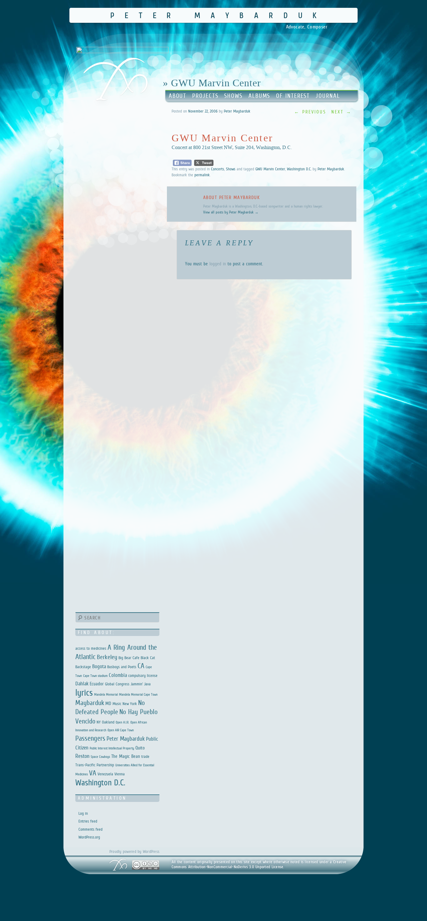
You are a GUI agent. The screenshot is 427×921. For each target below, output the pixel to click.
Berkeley (107, 656)
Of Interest (293, 96)
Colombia (118, 675)
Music (117, 703)
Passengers (90, 738)
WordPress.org (89, 837)
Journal (328, 96)
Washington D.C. (299, 169)
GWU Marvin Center (270, 169)
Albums (259, 96)
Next (341, 111)
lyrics (84, 692)
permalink (202, 175)
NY (99, 722)
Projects (205, 96)
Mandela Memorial (106, 694)
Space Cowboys (100, 756)
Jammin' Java (141, 684)
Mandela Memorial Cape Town (138, 694)
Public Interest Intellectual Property (112, 748)
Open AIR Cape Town (121, 730)
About (178, 96)
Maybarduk (89, 703)
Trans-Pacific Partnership (94, 765)
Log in (83, 813)
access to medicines (90, 648)
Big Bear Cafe (128, 657)
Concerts (217, 169)
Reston (82, 756)
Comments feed (90, 829)
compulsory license (143, 675)
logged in (217, 263)
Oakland (108, 722)
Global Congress (117, 684)
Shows (233, 96)
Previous (310, 111)
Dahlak (81, 684)
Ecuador (97, 683)
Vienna (119, 774)
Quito (140, 747)
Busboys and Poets (121, 666)
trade (145, 756)
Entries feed (87, 821)
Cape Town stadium (95, 676)
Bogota (99, 666)
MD (108, 703)
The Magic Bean (125, 756)
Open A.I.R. (122, 722)
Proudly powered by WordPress (134, 851)
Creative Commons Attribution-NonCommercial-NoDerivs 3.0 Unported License (259, 864)
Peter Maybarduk (218, 15)
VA (92, 773)
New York (130, 703)
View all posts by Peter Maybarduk (231, 212)
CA (141, 666)
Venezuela (105, 774)
